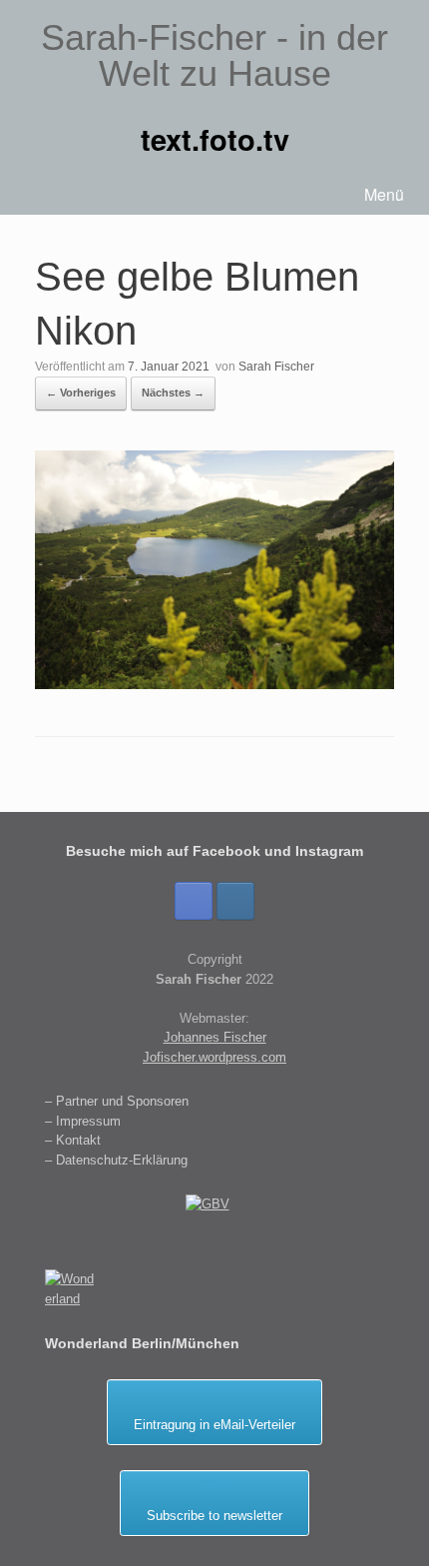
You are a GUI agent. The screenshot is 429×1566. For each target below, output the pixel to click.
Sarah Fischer (276, 367)
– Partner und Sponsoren (117, 1101)
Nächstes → (173, 392)
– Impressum (83, 1121)
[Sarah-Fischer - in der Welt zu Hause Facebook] (194, 901)
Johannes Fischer (215, 1037)
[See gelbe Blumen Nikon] (214, 683)
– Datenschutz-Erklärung (116, 1160)
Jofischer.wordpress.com (214, 1057)
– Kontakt (73, 1140)
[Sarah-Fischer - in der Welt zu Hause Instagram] (235, 901)
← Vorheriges (81, 392)
